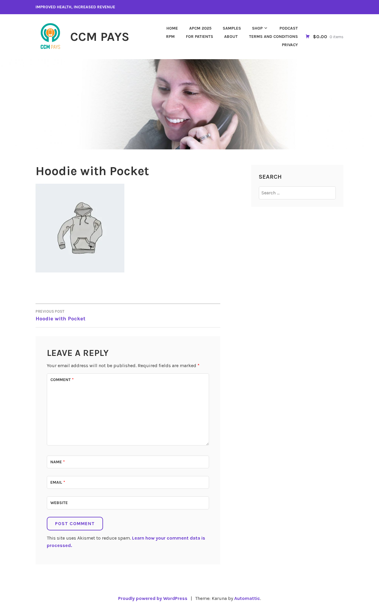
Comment (62, 379)
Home (172, 28)
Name (57, 461)
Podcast (289, 28)
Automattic (247, 598)
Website (59, 502)
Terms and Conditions (273, 36)
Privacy (290, 44)
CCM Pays (99, 36)
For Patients (199, 36)
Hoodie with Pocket (60, 315)
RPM (170, 36)
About (231, 36)
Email (57, 482)
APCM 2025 (200, 28)
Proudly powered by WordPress (152, 598)
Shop (257, 28)
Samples (232, 28)
